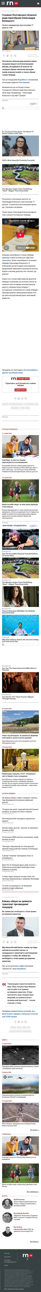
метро (19, 1027)
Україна (13, 1027)
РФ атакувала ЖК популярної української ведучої (18, 820)
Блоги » (5, 1196)
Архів (6, 1265)
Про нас (7, 1253)
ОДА (36, 404)
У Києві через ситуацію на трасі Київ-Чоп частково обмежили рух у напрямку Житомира (20, 878)
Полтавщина (24, 82)
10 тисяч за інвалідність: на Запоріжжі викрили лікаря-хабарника (17, 887)
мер (28, 1027)
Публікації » (7, 1134)
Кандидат (14, 408)
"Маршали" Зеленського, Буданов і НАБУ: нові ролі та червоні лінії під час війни (26, 1217)
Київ (24, 1027)
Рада (27, 408)
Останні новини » (9, 793)
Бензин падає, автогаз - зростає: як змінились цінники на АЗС (20, 829)
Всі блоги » (34, 1242)
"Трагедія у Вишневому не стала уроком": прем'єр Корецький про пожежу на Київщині (20, 847)
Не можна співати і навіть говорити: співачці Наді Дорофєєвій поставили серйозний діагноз (19, 800)
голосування (29, 404)
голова (22, 408)
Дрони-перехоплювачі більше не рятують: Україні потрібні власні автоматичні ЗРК (25, 1204)
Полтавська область (16, 404)
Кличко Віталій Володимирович (20, 1031)
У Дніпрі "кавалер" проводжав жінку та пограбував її (17, 857)
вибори (5, 404)
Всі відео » (34, 1130)
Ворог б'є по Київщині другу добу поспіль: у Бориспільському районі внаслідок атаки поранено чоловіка (19, 867)
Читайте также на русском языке (33, 55)
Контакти (7, 1257)
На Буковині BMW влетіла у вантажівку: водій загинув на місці (20, 838)
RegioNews (22, 80)
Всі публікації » (33, 1192)
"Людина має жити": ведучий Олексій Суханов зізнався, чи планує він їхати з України (20, 810)
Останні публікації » (10, 429)
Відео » (5, 1040)
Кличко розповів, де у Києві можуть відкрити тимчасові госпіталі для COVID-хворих (20, 1014)
